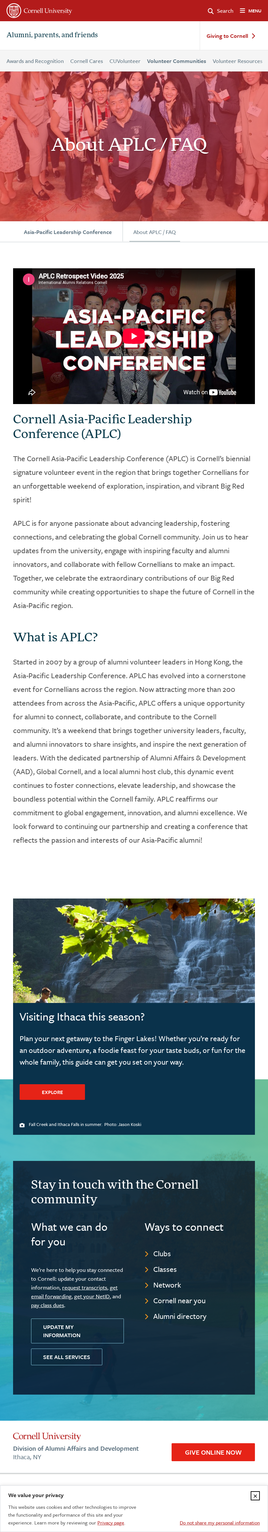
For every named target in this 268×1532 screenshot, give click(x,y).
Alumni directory (180, 1316)
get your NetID (92, 1296)
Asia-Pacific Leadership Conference (68, 232)
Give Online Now (213, 1452)
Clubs (162, 1253)
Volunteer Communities (176, 61)
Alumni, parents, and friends (52, 35)
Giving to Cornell (227, 36)
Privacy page (110, 1522)
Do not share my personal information (220, 1522)
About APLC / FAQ (154, 232)
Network (167, 1284)
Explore (52, 1092)
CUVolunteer (125, 61)
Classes (165, 1269)
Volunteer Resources (237, 61)
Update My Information (61, 1331)
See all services (66, 1357)
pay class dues (47, 1305)
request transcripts (84, 1287)
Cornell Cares (86, 61)
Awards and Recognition (35, 61)
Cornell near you (179, 1300)
